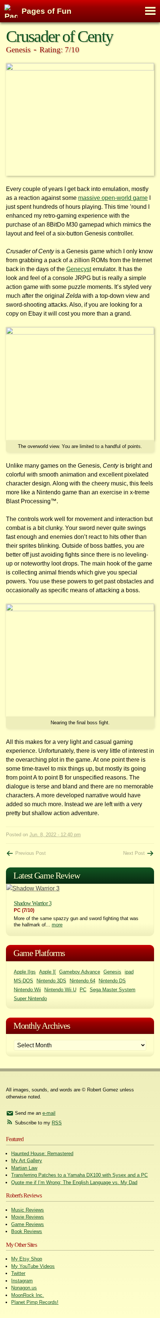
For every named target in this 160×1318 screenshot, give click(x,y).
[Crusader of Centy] (80, 119)
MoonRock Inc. (27, 1295)
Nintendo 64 (82, 980)
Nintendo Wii (27, 989)
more (57, 924)
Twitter (18, 1273)
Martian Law (24, 1168)
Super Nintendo (30, 998)
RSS (57, 1123)
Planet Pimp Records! (34, 1302)
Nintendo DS (112, 980)
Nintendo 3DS (51, 980)
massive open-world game (113, 198)
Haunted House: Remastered (42, 1153)
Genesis (112, 972)
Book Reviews (26, 1231)
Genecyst (78, 269)
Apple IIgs (25, 972)
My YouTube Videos (33, 1266)
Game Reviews (27, 1224)
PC (83, 989)
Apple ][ (47, 972)
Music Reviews (27, 1210)
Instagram (22, 1281)
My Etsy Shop (26, 1259)
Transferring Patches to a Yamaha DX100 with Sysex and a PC (79, 1175)
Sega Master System (112, 989)
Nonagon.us (24, 1288)
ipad (129, 972)
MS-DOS (23, 980)
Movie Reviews (27, 1217)
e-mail (48, 1113)
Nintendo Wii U (60, 989)
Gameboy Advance (79, 972)
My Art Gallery (26, 1160)
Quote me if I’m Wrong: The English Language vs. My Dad (74, 1182)
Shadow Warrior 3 (32, 903)
